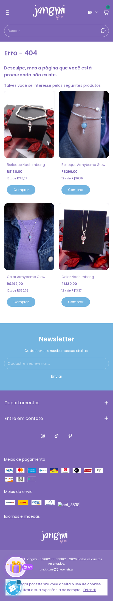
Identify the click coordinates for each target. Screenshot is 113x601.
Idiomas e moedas (22, 516)
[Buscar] (103, 30)
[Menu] (8, 12)
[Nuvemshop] (56, 570)
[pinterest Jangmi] (70, 435)
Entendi (89, 589)
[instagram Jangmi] (43, 435)
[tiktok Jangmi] (56, 435)
